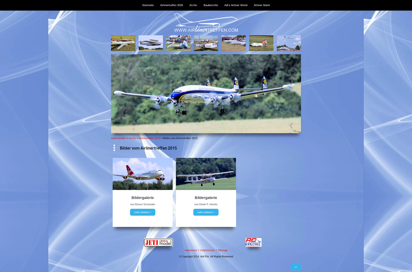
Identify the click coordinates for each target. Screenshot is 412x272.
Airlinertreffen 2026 (171, 5)
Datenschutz (207, 250)
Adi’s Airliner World (235, 5)
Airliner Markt (262, 5)
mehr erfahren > (142, 212)
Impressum (191, 250)
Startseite (148, 5)
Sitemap (222, 250)
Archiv (193, 5)
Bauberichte (211, 5)
